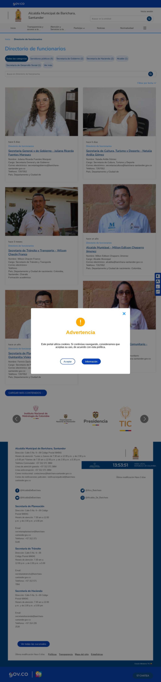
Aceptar (68, 361)
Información (91, 361)
